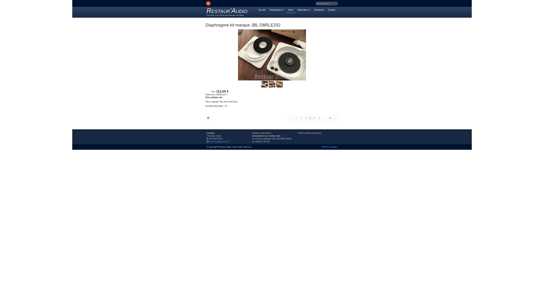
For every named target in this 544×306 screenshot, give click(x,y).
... (324, 118)
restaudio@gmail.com (219, 141)
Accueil (262, 10)
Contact (331, 10)
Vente (290, 10)
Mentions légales (329, 147)
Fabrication (304, 10)
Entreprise (319, 10)
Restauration (277, 10)
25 (330, 118)
